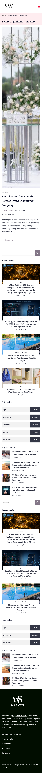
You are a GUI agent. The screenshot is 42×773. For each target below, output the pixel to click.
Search (37, 253)
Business (5, 193)
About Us (6, 748)
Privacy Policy (8, 739)
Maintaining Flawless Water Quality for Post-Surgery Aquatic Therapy (21, 358)
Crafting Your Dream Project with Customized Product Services (24, 490)
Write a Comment (8, 214)
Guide (17, 352)
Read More (6, 240)
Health (24, 352)
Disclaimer (6, 744)
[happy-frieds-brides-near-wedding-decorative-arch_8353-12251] (21, 107)
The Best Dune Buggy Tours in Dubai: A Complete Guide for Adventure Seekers (25, 465)
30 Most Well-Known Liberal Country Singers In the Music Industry (25, 477)
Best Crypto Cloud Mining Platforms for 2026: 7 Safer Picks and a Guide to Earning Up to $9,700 (21, 324)
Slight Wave (19, 765)
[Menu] (39, 6)
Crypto (21, 282)
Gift (21, 386)
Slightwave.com (19, 716)
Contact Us (6, 753)
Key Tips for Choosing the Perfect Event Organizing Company (18, 201)
